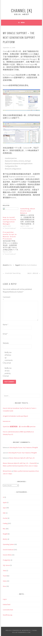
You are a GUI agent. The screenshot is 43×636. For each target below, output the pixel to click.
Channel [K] (21, 10)
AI (3, 497)
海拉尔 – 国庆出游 (32, 273)
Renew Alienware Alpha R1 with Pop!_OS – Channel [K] (20, 463)
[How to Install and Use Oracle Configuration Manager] (10, 212)
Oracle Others (7, 555)
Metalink (23, 265)
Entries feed (6, 604)
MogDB (5, 534)
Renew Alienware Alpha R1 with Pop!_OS (22, 458)
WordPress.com (24, 632)
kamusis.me (6, 421)
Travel (5, 576)
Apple (5, 502)
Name (5, 324)
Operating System (8, 544)
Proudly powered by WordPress (18, 630)
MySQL (5, 539)
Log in (5, 599)
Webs (4, 581)
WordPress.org (7, 615)
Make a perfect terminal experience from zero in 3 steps (20, 466)
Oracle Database (31, 265)
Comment (6, 298)
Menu (23, 22)
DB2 (4, 513)
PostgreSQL (6, 560)
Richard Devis (7, 471)
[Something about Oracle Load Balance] (29, 218)
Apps (4, 508)
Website (6, 343)
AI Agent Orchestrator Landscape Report (15, 416)
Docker (5, 518)
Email (5, 334)
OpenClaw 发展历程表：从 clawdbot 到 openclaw (19, 426)
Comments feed (8, 610)
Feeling (5, 523)
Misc (10, 265)
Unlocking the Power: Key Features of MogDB (23, 447)
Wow (4, 586)
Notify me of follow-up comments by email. (8, 357)
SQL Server (6, 565)
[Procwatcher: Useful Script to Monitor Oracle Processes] (11, 243)
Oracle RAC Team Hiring (13, 273)
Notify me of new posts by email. (8, 372)
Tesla (4, 571)
